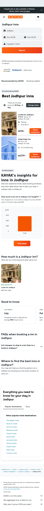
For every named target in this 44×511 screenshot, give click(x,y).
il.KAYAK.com (5, 469)
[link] (22, 243)
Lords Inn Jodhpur (26, 114)
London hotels (11, 453)
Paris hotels (10, 437)
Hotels (14, 469)
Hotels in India (35, 469)
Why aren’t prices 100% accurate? (17, 504)
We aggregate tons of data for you (18, 500)
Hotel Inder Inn (24, 139)
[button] (41, 10)
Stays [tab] (28, 407)
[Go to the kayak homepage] (15, 17)
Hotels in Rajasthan (9, 471)
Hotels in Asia (23, 469)
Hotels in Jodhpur (24, 471)
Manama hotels (12, 430)
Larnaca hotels (11, 440)
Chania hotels (11, 433)
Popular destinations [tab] (13, 407)
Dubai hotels (10, 447)
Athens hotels (11, 443)
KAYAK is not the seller (13, 496)
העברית (27, 11)
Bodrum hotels (11, 424)
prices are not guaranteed (12, 489)
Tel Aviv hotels (11, 427)
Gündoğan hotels (12, 420)
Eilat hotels (10, 450)
